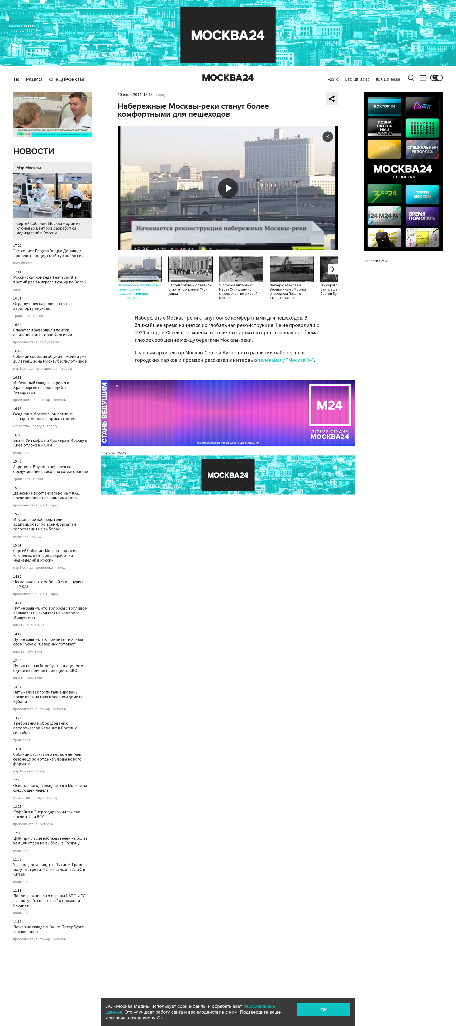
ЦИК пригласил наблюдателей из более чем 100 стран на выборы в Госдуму (50, 840)
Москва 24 (228, 78)
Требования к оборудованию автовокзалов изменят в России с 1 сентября (46, 728)
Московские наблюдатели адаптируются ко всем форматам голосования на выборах (44, 524)
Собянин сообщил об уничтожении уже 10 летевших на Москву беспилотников (50, 359)
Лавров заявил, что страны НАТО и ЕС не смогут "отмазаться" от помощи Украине (49, 900)
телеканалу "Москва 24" (286, 360)
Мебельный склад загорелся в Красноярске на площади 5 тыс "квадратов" (42, 387)
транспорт (22, 316)
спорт (18, 289)
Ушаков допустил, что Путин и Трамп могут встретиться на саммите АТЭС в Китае (49, 869)
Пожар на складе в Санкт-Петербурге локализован (48, 929)
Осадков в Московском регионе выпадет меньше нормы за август (45, 416)
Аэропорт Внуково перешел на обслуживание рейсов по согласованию (50, 469)
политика (20, 452)
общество (21, 426)
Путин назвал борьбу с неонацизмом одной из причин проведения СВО (48, 668)
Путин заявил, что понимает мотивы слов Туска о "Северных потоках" (48, 641)
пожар (45, 400)
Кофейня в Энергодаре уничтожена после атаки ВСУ (46, 814)
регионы (59, 400)
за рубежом (49, 342)
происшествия (25, 342)
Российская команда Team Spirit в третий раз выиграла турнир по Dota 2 (49, 279)
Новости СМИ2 (113, 453)
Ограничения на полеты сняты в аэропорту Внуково (43, 306)
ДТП (43, 505)
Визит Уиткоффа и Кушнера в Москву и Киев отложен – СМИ (50, 443)
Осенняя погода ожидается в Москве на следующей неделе (50, 788)
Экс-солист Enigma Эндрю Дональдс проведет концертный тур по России (48, 253)
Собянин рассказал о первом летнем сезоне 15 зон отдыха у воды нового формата (47, 759)
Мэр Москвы (28, 167)
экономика (44, 567)
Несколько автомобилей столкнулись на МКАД (48, 584)
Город (161, 95)
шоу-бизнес (23, 263)
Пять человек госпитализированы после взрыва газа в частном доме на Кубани (48, 697)
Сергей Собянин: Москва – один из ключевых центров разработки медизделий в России (48, 228)
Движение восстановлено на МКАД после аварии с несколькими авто (46, 495)
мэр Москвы (23, 368)
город (38, 316)
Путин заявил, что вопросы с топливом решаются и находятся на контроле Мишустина (50, 613)
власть (18, 625)
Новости (33, 151)
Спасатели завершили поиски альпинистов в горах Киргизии (42, 332)
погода (38, 426)
